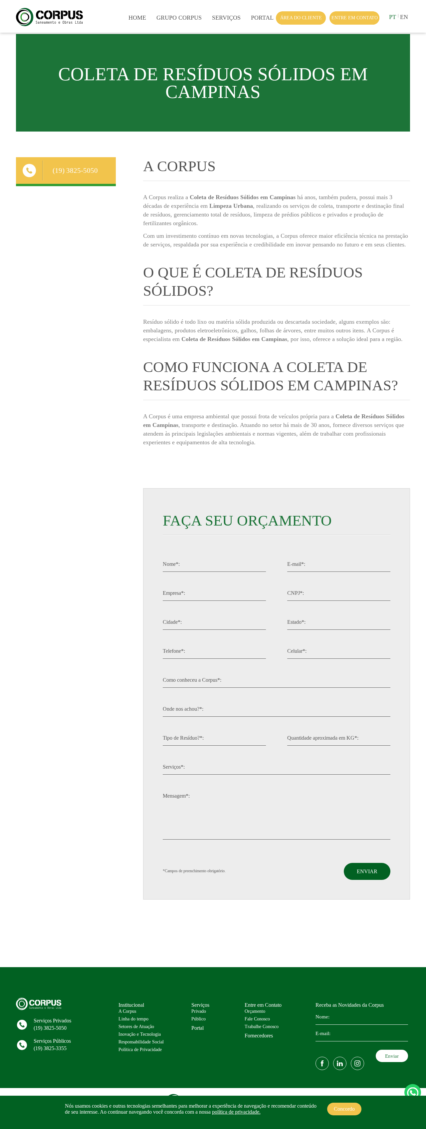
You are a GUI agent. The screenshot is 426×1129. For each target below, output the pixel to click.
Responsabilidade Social (141, 1041)
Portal (262, 17)
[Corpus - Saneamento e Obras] (51, 26)
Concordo (344, 1109)
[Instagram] (357, 1063)
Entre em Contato (263, 1005)
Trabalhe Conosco (262, 1026)
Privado (198, 1011)
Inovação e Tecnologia (139, 1034)
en (404, 17)
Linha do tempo (133, 1018)
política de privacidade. (236, 1112)
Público (198, 1018)
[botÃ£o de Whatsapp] (412, 1092)
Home (137, 17)
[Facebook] (322, 1063)
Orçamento (255, 1011)
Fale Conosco (257, 1018)
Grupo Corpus (179, 17)
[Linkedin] (339, 1063)
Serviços (226, 17)
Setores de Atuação (136, 1026)
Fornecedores (259, 1035)
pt (392, 17)
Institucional (131, 1005)
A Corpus (127, 1011)
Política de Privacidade (140, 1049)
